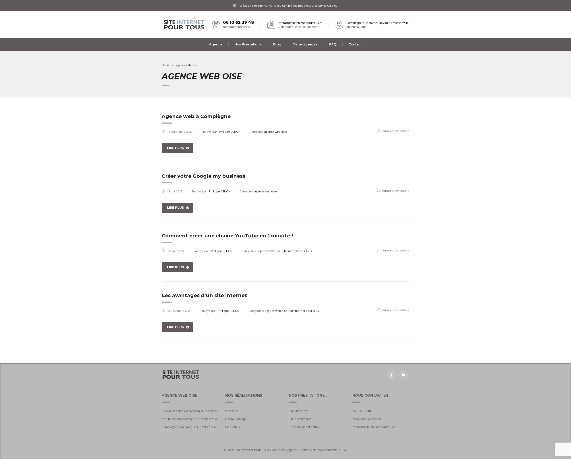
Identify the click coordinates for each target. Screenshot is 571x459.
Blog (277, 44)
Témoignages (305, 44)
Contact (355, 44)
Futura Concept (235, 419)
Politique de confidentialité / (320, 450)
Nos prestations (247, 44)
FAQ (333, 44)
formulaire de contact (366, 419)
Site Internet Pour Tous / (254, 450)
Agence (216, 44)
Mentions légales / (286, 450)
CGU (344, 450)
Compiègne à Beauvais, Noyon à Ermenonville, (377, 23)
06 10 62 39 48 (238, 22)
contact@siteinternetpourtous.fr (300, 23)
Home (166, 65)
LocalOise (231, 411)
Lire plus (175, 148)
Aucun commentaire (395, 131)
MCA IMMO (232, 427)
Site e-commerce (300, 419)
